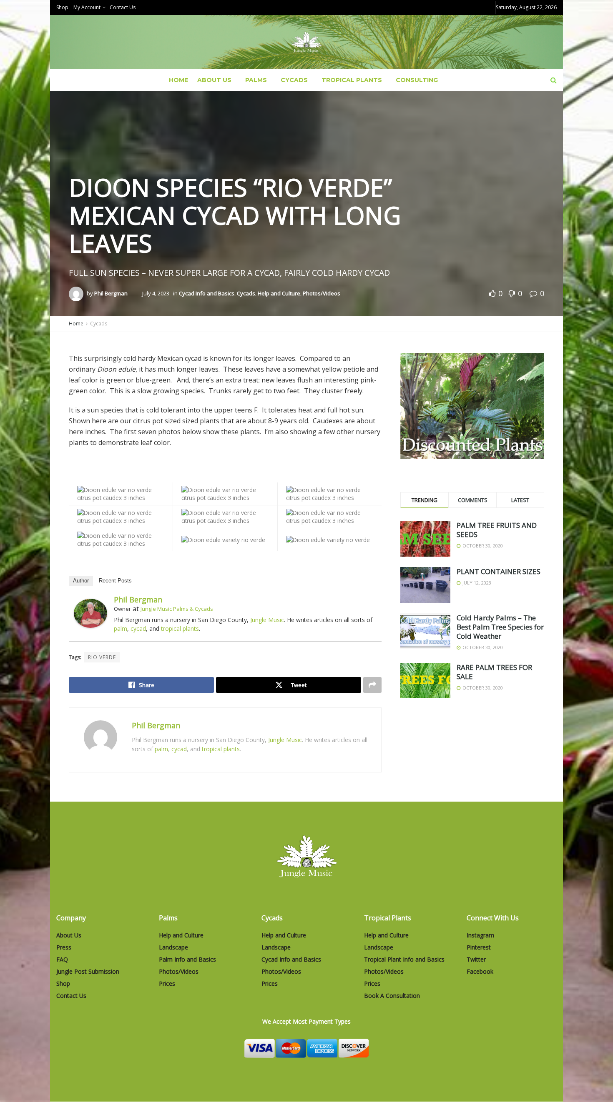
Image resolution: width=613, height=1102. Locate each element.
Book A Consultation (392, 996)
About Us (214, 80)
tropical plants (180, 628)
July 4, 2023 (155, 293)
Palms (256, 80)
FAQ (62, 959)
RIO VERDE (102, 657)
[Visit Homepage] (306, 42)
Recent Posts (115, 580)
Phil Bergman (111, 293)
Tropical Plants (352, 80)
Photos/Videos (321, 293)
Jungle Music (267, 620)
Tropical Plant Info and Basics (404, 959)
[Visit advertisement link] (472, 406)
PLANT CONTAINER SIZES (498, 571)
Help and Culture (279, 293)
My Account (86, 7)
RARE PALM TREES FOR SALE (494, 671)
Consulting (417, 80)
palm (120, 628)
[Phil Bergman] (90, 612)
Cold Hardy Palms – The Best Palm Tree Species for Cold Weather (500, 627)
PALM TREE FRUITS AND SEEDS (497, 529)
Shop (62, 7)
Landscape (173, 947)
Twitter (476, 959)
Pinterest (479, 947)
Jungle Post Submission (87, 971)
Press (63, 947)
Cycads (294, 80)
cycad (138, 628)
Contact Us (123, 7)
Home (178, 80)
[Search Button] (553, 80)
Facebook (480, 971)
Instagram (480, 935)
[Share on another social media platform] (372, 685)
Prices (167, 983)
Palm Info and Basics (187, 959)
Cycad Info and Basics (206, 293)
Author (81, 580)
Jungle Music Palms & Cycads (177, 608)
